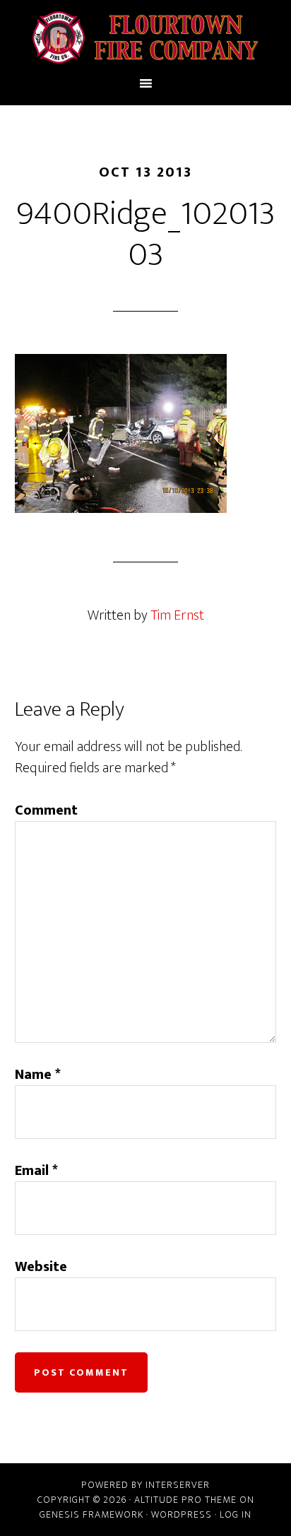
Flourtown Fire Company (146, 37)
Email (36, 1170)
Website (41, 1266)
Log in (235, 1514)
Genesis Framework (91, 1514)
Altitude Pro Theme (185, 1499)
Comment (46, 810)
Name (38, 1074)
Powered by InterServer (145, 1485)
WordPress (181, 1514)
